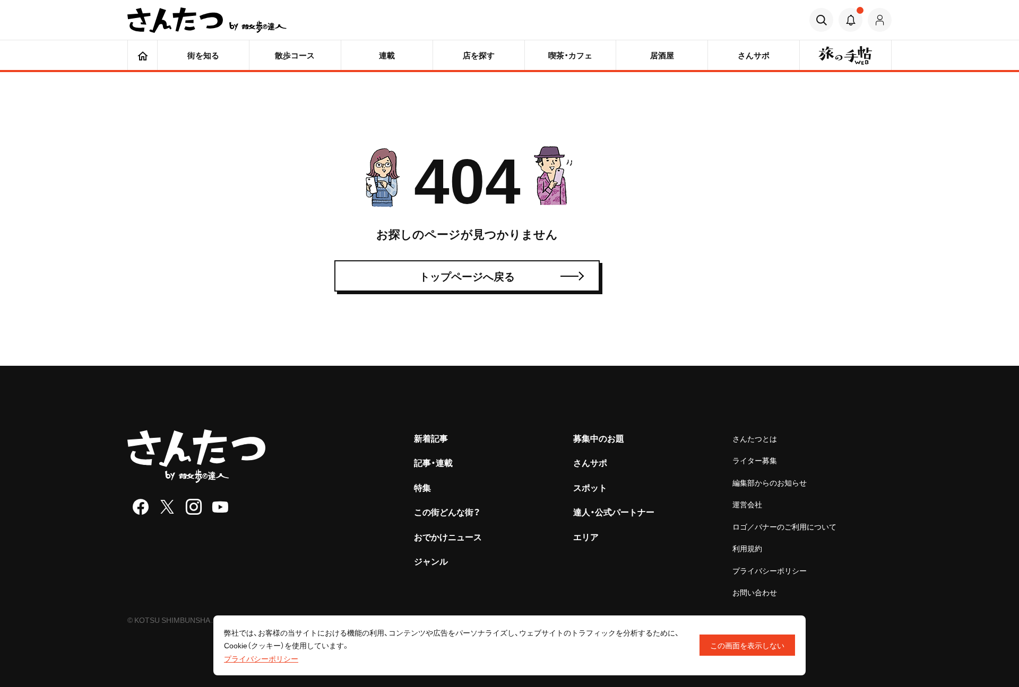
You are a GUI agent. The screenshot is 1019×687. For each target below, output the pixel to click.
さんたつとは (754, 438)
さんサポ (590, 462)
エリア (586, 536)
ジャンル (431, 560)
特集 (422, 487)
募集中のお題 (598, 437)
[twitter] (167, 507)
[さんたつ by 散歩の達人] (207, 20)
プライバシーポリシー (769, 570)
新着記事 (431, 437)
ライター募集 (754, 460)
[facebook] (141, 507)
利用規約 (747, 548)
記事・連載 (433, 462)
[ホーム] (142, 55)
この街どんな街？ (447, 511)
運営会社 (747, 504)
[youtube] (220, 507)
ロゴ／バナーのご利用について (784, 526)
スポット (590, 487)
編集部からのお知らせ (769, 482)
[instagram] (194, 507)
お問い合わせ (754, 592)
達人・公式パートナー (613, 511)
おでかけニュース (448, 536)
